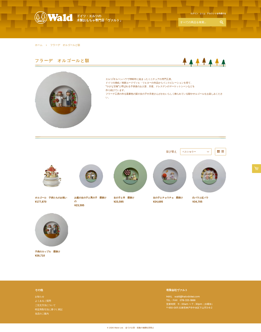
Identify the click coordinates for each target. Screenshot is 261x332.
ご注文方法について (45, 305)
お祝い (152, 40)
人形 (70, 40)
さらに (184, 40)
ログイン (194, 13)
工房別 (53, 40)
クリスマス (132, 40)
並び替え (171, 151)
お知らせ (39, 296)
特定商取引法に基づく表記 (48, 309)
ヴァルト (54, 23)
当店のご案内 (42, 313)
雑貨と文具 (109, 40)
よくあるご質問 (43, 300)
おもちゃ (87, 40)
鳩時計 (170, 40)
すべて (39, 40)
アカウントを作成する (216, 13)
